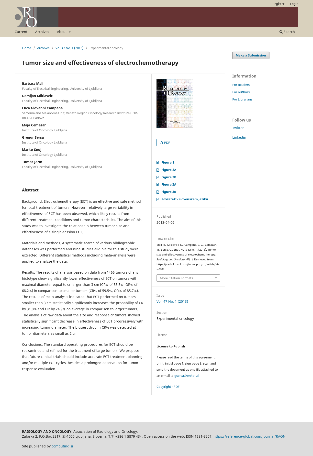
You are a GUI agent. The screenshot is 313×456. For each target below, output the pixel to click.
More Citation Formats (176, 278)
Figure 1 (167, 162)
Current (21, 31)
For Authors (241, 92)
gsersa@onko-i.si (186, 375)
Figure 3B (168, 191)
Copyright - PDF (167, 386)
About (62, 31)
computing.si (62, 446)
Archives (42, 31)
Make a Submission (251, 55)
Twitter (238, 127)
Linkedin (239, 137)
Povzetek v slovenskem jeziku (184, 199)
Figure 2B (168, 177)
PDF (166, 142)
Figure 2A (168, 169)
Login (294, 3)
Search (289, 31)
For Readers (241, 84)
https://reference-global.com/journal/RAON (249, 436)
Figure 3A (168, 184)
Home (26, 48)
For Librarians (242, 99)
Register (278, 3)
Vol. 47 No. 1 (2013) (69, 48)
